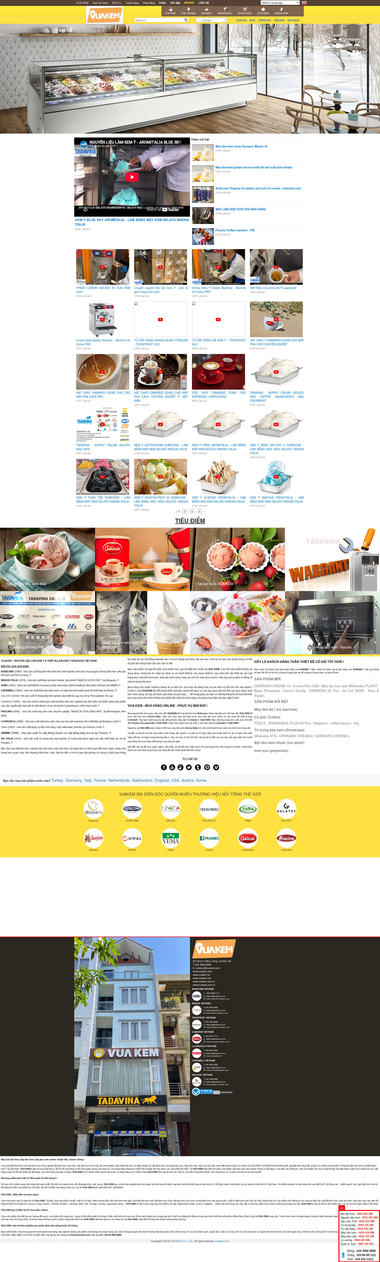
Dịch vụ (116, 3)
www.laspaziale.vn (214, 1055)
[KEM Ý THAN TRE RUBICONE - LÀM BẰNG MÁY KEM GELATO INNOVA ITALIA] (102, 476)
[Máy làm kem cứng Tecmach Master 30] (203, 152)
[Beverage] (375, 619)
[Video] (375, 668)
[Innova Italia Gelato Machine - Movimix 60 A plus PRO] (102, 319)
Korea (201, 780)
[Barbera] (94, 838)
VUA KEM (82, 3)
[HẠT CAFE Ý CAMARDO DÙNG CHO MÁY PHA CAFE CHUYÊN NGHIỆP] (276, 319)
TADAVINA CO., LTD (182, 1241)
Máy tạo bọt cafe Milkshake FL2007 (349, 685)
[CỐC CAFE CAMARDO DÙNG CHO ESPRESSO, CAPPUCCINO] (218, 372)
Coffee (170, 13)
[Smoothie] (375, 656)
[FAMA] (248, 808)
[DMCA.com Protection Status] (223, 1092)
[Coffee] (375, 582)
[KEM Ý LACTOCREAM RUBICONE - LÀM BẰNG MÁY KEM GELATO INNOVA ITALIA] (160, 424)
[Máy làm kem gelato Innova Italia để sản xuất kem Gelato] (203, 173)
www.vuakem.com (202, 971)
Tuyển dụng (132, 3)
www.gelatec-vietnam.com (217, 1084)
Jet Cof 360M (353, 690)
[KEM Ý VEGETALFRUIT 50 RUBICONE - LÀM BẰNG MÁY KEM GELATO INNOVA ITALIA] (160, 476)
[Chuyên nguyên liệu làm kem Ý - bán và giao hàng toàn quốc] (160, 267)
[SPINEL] (132, 838)
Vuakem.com (222, 1241)
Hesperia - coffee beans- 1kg (336, 722)
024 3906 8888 (366, 1251)
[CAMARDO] (248, 838)
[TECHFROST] (209, 808)
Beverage (225, 13)
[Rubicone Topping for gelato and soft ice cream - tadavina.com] (203, 194)
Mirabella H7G (265, 735)
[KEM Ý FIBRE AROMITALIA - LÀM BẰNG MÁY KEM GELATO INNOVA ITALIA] (218, 424)
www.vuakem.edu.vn (204, 981)
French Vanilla (294, 690)
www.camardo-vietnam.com (218, 1041)
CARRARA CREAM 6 (332, 735)
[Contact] (375, 680)
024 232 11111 (364, 1259)
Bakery (207, 13)
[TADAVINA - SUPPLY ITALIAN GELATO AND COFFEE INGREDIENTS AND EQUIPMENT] (276, 372)
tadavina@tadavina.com (216, 996)
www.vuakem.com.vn (204, 984)
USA (175, 780)
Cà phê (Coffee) (267, 717)
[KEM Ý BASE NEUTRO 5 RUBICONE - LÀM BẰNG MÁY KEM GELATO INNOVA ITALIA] (276, 424)
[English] (304, 2)
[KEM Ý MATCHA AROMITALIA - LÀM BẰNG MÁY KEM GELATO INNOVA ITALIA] (276, 476)
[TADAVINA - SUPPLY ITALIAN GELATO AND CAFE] (102, 424)
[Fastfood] (375, 631)
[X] (341, 1208)
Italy (88, 780)
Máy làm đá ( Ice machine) (276, 709)
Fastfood (245, 13)
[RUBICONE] (132, 808)
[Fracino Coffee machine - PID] (203, 236)
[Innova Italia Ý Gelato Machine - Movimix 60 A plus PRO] (218, 267)
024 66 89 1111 (366, 1255)
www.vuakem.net (202, 978)
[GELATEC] (286, 808)
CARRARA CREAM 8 (296, 735)
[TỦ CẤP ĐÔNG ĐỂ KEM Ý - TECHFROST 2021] (218, 319)
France (100, 780)
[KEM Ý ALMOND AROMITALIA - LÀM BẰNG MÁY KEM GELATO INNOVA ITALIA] (218, 476)
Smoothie (281, 13)
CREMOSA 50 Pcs (324, 690)
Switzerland (142, 780)
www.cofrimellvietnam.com (217, 1070)
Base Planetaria (267, 690)
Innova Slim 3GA (306, 685)
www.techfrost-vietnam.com (218, 1027)
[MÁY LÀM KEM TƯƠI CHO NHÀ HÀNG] (203, 215)
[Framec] (209, 838)
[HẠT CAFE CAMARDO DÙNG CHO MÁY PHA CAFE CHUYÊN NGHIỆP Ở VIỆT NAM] (160, 372)
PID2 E (260, 722)
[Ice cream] (375, 594)
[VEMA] (171, 838)
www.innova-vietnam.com (217, 1012)
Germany (74, 780)
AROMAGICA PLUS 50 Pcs (289, 722)
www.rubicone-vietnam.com (217, 998)
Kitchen (263, 13)
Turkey (57, 780)
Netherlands (119, 780)
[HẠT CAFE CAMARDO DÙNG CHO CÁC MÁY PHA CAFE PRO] (102, 372)
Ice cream (189, 13)
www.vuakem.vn (201, 974)
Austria (187, 780)
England (162, 780)
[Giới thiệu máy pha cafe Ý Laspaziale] (276, 267)
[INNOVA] (171, 808)
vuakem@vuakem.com (208, 968)
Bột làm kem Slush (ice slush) (279, 742)
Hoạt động (149, 3)
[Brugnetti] (94, 808)
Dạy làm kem (100, 3)
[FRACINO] (286, 838)
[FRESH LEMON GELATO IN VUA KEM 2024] (102, 267)
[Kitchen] (375, 643)
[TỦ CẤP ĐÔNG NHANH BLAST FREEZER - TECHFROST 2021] (160, 319)
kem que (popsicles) (271, 750)
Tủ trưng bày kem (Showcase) (279, 730)
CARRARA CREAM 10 (272, 685)
